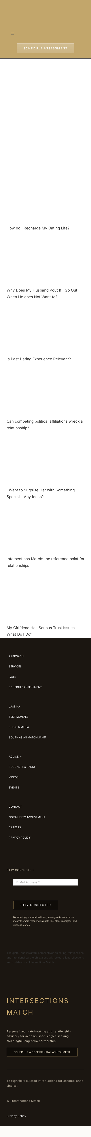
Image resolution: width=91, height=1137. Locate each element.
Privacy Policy (16, 1116)
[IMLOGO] (45, 6)
